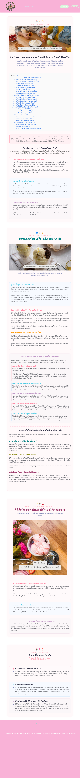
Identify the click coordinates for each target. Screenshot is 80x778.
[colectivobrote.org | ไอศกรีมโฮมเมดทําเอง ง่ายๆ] (10, 6)
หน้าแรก (27, 7)
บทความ (32, 7)
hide (18, 75)
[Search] (22, 6)
